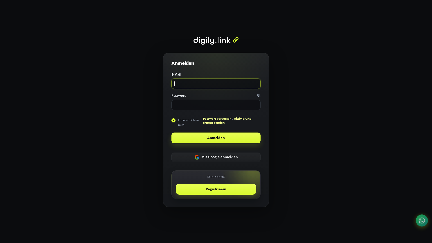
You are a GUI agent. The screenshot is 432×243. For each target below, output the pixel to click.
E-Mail (176, 74)
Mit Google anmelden (219, 157)
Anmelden (216, 137)
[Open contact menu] (422, 220)
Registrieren (216, 189)
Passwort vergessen (217, 119)
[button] (259, 95)
